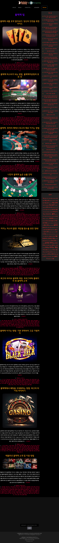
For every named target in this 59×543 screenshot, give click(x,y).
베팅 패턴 (6, 448)
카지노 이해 (10, 274)
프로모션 (53, 256)
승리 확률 (29, 169)
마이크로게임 (30, 538)
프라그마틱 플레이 (48, 256)
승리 (26, 169)
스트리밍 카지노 (32, 489)
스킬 (7, 383)
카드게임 (30, 68)
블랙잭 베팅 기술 (8, 218)
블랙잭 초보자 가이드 (27, 222)
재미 (50, 245)
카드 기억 (19, 121)
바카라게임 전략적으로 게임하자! (51, 184)
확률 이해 (23, 274)
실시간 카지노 (14, 490)
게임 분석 (18, 320)
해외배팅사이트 (50, 258)
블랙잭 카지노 (19, 120)
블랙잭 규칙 (10, 65)
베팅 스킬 (29, 446)
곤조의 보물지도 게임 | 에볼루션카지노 (51, 42)
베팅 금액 (26, 117)
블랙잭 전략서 (13, 222)
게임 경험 (5, 320)
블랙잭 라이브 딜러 (19, 217)
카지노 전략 (19, 69)
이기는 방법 (32, 272)
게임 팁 (17, 64)
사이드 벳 (17, 323)
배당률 (51, 220)
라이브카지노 (48, 214)
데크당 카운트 (34, 379)
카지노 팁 (23, 69)
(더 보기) (26, 59)
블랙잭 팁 (34, 65)
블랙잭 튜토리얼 (29, 168)
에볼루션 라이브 (5, 492)
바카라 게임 (55, 218)
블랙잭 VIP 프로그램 (5, 214)
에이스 (25, 66)
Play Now (44, 7)
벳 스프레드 (11, 448)
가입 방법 (3, 486)
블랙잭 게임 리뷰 (32, 214)
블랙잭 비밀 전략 (10, 219)
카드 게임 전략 (14, 121)
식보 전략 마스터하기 (51, 51)
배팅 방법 (5, 269)
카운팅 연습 (22, 123)
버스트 (13, 165)
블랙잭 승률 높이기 (25, 219)
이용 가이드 (14, 493)
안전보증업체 (36, 7)
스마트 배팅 (18, 270)
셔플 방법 (4, 66)
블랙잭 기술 (15, 65)
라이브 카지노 (8, 488)
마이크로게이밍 (49, 216)
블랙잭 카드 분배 (34, 222)
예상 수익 (27, 272)
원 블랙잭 (12, 324)
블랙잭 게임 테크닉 (19, 215)
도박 (38, 379)
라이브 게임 (33, 486)
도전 (55, 207)
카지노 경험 (8, 124)
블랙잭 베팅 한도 (35, 218)
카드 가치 (5, 121)
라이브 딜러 (55, 209)
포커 (45, 256)
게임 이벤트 (28, 320)
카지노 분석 (18, 273)
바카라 (51, 218)
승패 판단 (29, 449)
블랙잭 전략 (30, 65)
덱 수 (16, 117)
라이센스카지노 (28, 7)
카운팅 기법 (17, 123)
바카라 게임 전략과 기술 (50, 149)
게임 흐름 (24, 445)
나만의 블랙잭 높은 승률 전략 (20, 175)
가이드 (20, 379)
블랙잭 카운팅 (14, 120)
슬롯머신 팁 (14, 272)
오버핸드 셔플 (29, 66)
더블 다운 (21, 64)
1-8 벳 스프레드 (11, 445)
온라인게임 (56, 238)
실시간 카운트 (15, 383)
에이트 (22, 383)
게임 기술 (3, 117)
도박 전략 (50, 207)
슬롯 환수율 (33, 270)
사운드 (13, 323)
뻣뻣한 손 (16, 169)
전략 (37, 169)
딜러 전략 (34, 64)
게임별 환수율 (21, 268)
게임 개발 (50, 198)
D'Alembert (8, 379)
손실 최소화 (53, 227)
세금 (14, 270)
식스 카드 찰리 (25, 323)
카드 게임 (9, 121)
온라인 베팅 (53, 240)
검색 (29, 523)
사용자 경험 (49, 227)
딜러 (10, 165)
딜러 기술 (30, 64)
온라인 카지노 (7, 324)
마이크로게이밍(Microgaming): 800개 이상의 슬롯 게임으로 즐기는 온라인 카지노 (51, 118)
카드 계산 (36, 383)
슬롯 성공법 (28, 270)
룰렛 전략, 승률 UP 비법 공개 (50, 143)
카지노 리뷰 (33, 493)
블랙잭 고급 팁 (32, 215)
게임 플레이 (36, 320)
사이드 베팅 (4, 383)
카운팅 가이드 (12, 123)
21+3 (4, 379)
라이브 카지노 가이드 (15, 488)
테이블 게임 (24, 384)
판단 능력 (35, 450)
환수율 (26, 274)
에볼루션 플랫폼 (19, 492)
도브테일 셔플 (25, 64)
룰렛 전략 (56, 214)
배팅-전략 (18, 269)
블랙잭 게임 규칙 (26, 214)
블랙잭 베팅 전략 (22, 218)
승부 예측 (25, 449)
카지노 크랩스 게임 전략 (50, 93)
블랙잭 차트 (23, 168)
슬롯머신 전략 (9, 272)
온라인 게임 (31, 323)
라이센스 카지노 (23, 488)
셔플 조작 (8, 66)
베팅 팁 (3, 448)
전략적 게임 (17, 324)
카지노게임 (45, 249)
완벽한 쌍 (26, 383)
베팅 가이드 (21, 117)
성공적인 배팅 (10, 270)
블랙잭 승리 (32, 119)
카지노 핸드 (28, 69)
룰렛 (53, 214)
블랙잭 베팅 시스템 (14, 218)
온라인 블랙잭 (35, 66)
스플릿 (14, 66)
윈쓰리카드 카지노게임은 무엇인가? (50, 91)
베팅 (18, 117)
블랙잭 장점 (14, 168)
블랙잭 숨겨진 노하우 (17, 219)
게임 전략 (13, 64)
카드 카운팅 (24, 121)
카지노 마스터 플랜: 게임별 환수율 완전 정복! (20, 229)
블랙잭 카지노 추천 (9, 223)
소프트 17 (13, 449)
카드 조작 (27, 68)
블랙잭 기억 (22, 119)
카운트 (12, 384)
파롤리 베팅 (31, 450)
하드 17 (21, 452)
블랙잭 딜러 (20, 65)
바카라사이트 (29, 539)
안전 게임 (22, 66)
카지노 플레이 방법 (23, 494)
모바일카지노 (47, 218)
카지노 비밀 (23, 273)
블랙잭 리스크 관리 (27, 217)
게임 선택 (7, 268)
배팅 (4, 380)
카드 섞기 (16, 68)
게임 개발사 (54, 198)
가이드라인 (4, 165)
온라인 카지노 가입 (7, 493)
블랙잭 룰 (28, 448)
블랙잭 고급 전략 (26, 215)
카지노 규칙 (13, 124)
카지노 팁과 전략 (34, 124)
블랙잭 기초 (37, 165)
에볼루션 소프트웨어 (12, 492)
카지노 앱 (45, 254)
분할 (17, 380)
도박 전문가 (4, 446)
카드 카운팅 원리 (30, 121)
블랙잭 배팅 (12, 489)
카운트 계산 (7, 123)
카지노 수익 (27, 273)
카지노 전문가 (26, 450)
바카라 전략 (48, 220)
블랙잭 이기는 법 (3, 120)
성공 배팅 (6, 270)
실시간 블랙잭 (8, 490)
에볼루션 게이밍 (32, 490)
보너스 (52, 225)
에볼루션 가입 (25, 490)
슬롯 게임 (45, 229)
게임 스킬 (9, 64)
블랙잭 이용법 (17, 489)
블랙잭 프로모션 (32, 223)
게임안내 (19, 7)
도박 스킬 (34, 445)
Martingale (13, 379)
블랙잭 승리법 (25, 65)
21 (2, 379)
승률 (24, 169)
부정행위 (3, 65)
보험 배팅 (14, 380)
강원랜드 (3, 268)
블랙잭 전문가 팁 (19, 222)
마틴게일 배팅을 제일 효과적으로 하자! (51, 152)
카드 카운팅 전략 (36, 121)
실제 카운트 (36, 120)
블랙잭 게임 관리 (19, 214)
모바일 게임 (53, 216)
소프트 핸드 (20, 169)
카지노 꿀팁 (13, 273)
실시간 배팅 (4, 490)
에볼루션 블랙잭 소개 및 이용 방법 (19, 456)
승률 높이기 (19, 272)
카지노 (34, 68)
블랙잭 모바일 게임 (34, 217)
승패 (32, 169)
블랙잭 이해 (9, 168)
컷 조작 (32, 69)
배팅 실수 (9, 269)
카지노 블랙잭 (22, 124)
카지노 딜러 (9, 69)
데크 (30, 379)
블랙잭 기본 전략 (6, 217)
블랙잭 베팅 (27, 119)
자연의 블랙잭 (6, 68)
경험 (56, 205)
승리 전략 (18, 66)
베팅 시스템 (10, 380)
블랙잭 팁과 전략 (30, 120)
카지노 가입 (19, 493)
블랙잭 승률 (33, 448)
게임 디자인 (14, 320)
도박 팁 (8, 446)
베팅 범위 (25, 446)
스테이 (16, 449)
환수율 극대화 (30, 274)
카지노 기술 (4, 69)
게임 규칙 (9, 320)
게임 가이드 (18, 486)
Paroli (17, 379)
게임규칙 (51, 200)
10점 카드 (3, 64)
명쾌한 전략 (31, 268)
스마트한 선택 (23, 270)
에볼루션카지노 (25, 538)
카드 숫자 (23, 68)
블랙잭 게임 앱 (6, 215)
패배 (28, 384)
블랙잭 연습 (37, 119)
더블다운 (27, 379)
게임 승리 (7, 117)
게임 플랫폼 (47, 205)
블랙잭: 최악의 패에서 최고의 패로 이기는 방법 (19, 128)
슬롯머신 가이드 (3, 272)
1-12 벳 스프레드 (5, 445)
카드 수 (19, 68)
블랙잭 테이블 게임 (16, 223)
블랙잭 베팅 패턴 (28, 218)
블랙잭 (6, 65)
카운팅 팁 (27, 123)
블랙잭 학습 (7, 169)
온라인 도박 (36, 323)
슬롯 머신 (52, 229)
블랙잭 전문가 (4, 449)
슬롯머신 (37, 270)
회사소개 (14, 7)
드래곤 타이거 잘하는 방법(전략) (51, 48)
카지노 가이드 (34, 123)
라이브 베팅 (3, 488)
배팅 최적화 (13, 269)
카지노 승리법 (13, 69)
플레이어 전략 (20, 327)
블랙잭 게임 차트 (12, 215)
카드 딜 (12, 68)
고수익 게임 (26, 268)
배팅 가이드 (36, 268)
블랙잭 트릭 (23, 223)
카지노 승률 (16, 450)
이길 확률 (36, 449)
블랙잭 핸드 (12, 169)
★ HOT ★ (22, 62)
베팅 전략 (33, 117)
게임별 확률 (16, 268)
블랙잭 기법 (32, 165)
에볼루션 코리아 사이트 (50, 114)
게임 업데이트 (22, 320)
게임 (6, 64)
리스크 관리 (14, 446)
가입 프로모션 (12, 486)
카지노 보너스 (50, 252)
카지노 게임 (8, 273)
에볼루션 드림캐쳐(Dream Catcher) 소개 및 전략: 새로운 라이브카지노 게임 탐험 (51, 156)
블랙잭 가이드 (7, 119)
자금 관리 (48, 245)
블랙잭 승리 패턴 (32, 219)
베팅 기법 (30, 117)
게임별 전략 (11, 268)
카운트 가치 (2, 123)
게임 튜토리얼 (23, 486)
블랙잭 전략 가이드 (27, 382)
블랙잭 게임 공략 (13, 214)
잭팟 (35, 272)
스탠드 (11, 66)
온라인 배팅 (29, 492)
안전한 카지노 (20, 490)
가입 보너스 (8, 486)
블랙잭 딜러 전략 (13, 217)
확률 (31, 384)
